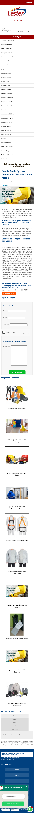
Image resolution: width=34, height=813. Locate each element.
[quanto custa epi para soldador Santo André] (17, 689)
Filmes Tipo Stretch (6, 85)
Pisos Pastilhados (6, 134)
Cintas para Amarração (7, 57)
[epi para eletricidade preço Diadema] (17, 624)
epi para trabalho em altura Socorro (17, 540)
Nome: (5, 311)
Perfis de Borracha (6, 130)
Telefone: (6, 324)
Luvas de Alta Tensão (7, 106)
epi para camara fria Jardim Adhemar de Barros (17, 508)
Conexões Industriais (7, 61)
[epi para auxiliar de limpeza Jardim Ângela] (17, 458)
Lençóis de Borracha (6, 93)
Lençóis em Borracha (7, 101)
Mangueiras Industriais (7, 118)
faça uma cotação (8, 293)
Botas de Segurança (6, 48)
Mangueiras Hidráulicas (7, 114)
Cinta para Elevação (6, 52)
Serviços (17, 36)
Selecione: (15, 716)
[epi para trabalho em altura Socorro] (17, 525)
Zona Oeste (15, 729)
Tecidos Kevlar (5, 159)
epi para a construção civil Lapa (17, 408)
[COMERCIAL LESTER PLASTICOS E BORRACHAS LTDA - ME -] (17, 11)
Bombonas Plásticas (6, 44)
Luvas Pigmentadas (6, 110)
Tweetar (5, 185)
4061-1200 (18, 20)
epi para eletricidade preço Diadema (17, 638)
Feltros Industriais (6, 73)
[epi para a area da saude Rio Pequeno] (17, 655)
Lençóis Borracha (6, 89)
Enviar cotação (17, 372)
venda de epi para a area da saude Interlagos (17, 441)
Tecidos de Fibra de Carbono (8, 155)
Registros (4, 138)
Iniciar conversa (13, 804)
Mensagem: (7, 346)
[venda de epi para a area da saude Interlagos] (17, 425)
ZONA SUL (15, 719)
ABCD (14, 722)
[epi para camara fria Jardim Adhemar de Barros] (17, 492)
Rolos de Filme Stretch (7, 146)
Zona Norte (15, 726)
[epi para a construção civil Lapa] (17, 394)
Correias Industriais (6, 65)
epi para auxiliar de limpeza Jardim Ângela (17, 474)
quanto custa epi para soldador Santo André (17, 704)
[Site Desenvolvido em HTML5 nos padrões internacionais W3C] (15, 810)
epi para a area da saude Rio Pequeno (17, 671)
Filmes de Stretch (6, 77)
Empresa (17, 775)
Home (17, 769)
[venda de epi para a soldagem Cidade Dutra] (17, 557)
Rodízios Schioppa (6, 142)
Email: (5, 317)
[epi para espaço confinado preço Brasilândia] (17, 590)
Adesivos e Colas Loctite (7, 40)
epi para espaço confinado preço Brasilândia (17, 606)
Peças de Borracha (6, 126)
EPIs (2, 69)
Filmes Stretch (5, 81)
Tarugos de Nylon (5, 151)
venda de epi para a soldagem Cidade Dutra (17, 572)
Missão (17, 781)
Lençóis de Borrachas (7, 97)
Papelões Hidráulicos (6, 122)
